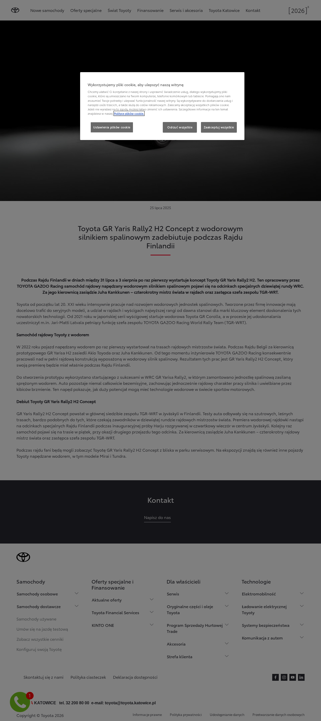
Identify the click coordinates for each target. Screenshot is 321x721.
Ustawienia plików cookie (111, 127)
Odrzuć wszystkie (179, 127)
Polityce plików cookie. (129, 113)
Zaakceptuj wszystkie (219, 127)
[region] (162, 106)
